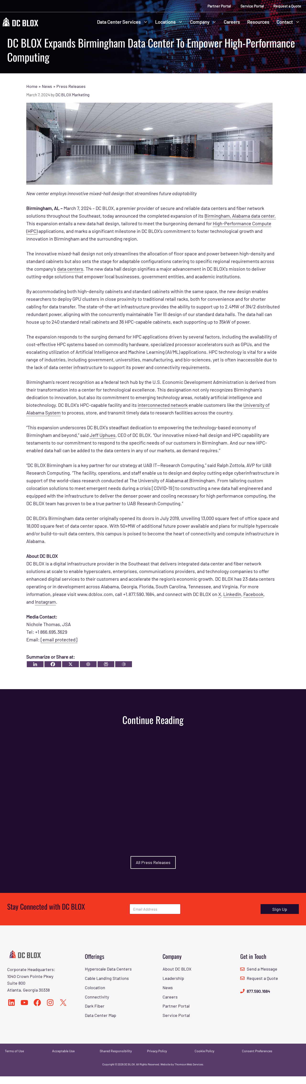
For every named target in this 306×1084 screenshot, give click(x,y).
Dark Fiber (94, 1006)
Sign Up (279, 909)
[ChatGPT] (88, 664)
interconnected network (163, 405)
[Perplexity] (106, 664)
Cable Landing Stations (107, 978)
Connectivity (97, 996)
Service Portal (252, 6)
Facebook (253, 594)
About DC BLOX (177, 968)
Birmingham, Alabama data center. (240, 216)
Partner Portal (219, 6)
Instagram (45, 602)
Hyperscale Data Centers (108, 968)
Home (32, 86)
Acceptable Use (63, 1051)
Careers (232, 22)
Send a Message (262, 968)
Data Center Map (100, 1015)
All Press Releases (153, 862)
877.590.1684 (258, 991)
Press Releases (71, 86)
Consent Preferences (257, 1051)
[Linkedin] (35, 664)
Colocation (95, 987)
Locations (165, 22)
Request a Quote (287, 6)
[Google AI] (123, 664)
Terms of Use (14, 1051)
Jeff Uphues (102, 435)
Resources (258, 22)
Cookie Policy (204, 1051)
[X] (70, 664)
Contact (285, 22)
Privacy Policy (157, 1051)
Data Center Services (119, 22)
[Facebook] (52, 664)
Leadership (173, 978)
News (47, 86)
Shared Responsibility (116, 1051)
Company (199, 22)
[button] (146, 22)
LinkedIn (232, 594)
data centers (70, 269)
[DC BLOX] (20, 21)
